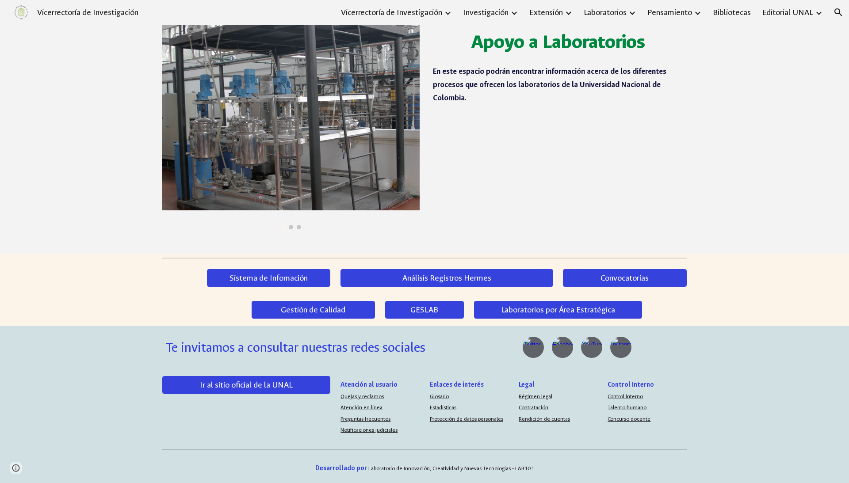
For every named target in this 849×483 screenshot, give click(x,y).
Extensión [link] (546, 12)
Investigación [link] (486, 12)
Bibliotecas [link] (732, 12)
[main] (557, 42)
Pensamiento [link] (669, 12)
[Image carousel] (290, 127)
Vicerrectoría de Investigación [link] (391, 12)
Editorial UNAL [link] (787, 12)
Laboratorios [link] (605, 12)
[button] (838, 12)
